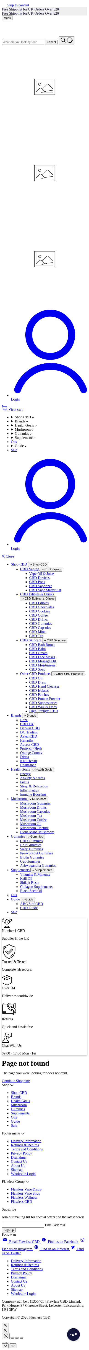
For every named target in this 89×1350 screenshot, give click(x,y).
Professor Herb (31, 749)
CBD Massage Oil (42, 661)
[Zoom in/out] (21, 1338)
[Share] (12, 1338)
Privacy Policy (21, 1153)
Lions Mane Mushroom (37, 832)
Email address (55, 1225)
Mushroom (23, 429)
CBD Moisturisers (42, 665)
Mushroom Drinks (33, 807)
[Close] (5, 1325)
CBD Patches (39, 695)
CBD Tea (36, 636)
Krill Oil (26, 878)
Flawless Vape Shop (25, 1193)
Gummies (22, 433)
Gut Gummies (30, 861)
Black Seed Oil (31, 891)
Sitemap (17, 1170)
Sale (14, 450)
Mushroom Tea (31, 816)
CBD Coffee (38, 615)
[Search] (66, 40)
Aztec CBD (28, 736)
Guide (20, 446)
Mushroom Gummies (35, 803)
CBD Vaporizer (40, 586)
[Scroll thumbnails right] (13, 1345)
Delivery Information (26, 1141)
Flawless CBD (21, 1201)
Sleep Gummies (31, 849)
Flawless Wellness (24, 1197)
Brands (20, 421)
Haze (24, 720)
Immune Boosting (33, 794)
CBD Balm (37, 649)
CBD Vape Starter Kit (45, 590)
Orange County (31, 753)
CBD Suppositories (43, 703)
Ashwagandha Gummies (38, 865)
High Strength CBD (43, 711)
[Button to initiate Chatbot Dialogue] (73, 1334)
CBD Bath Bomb (42, 645)
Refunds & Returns (25, 1145)
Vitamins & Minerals (35, 874)
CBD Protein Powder (44, 699)
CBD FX (27, 724)
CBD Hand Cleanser (44, 686)
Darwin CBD (30, 728)
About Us (18, 1165)
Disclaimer (18, 1157)
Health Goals (25, 425)
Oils (14, 442)
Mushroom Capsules (35, 811)
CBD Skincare (31, 640)
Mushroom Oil (30, 824)
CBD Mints (37, 632)
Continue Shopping (16, 1081)
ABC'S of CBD (31, 904)
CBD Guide (29, 908)
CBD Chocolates (41, 607)
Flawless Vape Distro (26, 1189)
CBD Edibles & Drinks (37, 594)
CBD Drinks (38, 619)
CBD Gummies (40, 623)
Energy (25, 774)
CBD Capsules (40, 628)
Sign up (9, 1230)
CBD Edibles (39, 603)
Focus (24, 782)
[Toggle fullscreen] (17, 1338)
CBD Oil (35, 678)
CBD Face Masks (42, 657)
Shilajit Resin (29, 883)
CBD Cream (38, 653)
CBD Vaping (30, 569)
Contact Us (19, 1161)
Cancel (51, 42)
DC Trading (28, 732)
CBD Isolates (39, 690)
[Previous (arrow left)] (3, 1342)
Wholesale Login (23, 1174)
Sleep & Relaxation (34, 786)
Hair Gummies (30, 845)
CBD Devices (39, 578)
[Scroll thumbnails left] (5, 1345)
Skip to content (18, 5)
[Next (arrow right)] (8, 1342)
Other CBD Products (35, 674)
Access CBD (29, 744)
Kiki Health (28, 761)
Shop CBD (23, 417)
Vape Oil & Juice (41, 574)
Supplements (24, 438)
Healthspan (28, 765)
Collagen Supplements (36, 887)
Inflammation (29, 790)
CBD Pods (37, 582)
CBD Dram (37, 682)
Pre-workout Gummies (36, 853)
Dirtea (24, 757)
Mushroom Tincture (34, 828)
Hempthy (27, 740)
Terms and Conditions (27, 1149)
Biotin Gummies (32, 857)
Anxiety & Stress (32, 778)
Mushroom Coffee (33, 820)
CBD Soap (37, 669)
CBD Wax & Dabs (43, 707)
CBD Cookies (39, 611)
